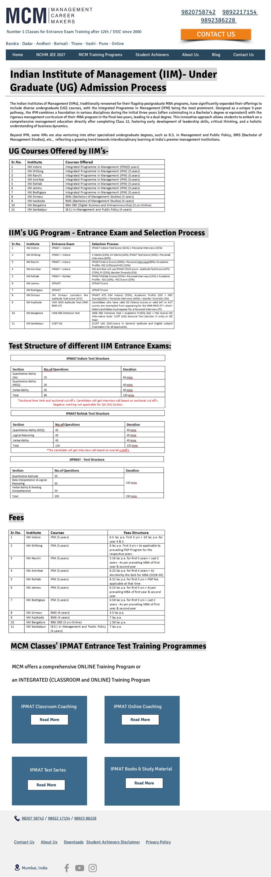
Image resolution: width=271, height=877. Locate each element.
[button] (100, 56)
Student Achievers (103, 842)
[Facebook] (66, 868)
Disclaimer (130, 842)
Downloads (74, 842)
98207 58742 (33, 818)
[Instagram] (92, 868)
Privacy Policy (158, 842)
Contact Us (24, 842)
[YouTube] (79, 868)
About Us (49, 842)
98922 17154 (59, 818)
